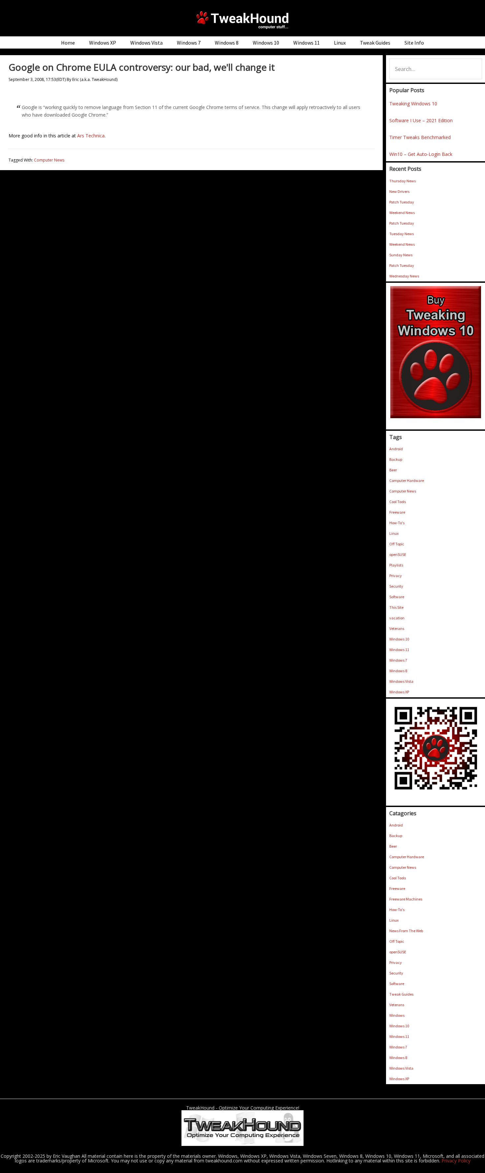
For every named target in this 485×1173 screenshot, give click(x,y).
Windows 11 (399, 649)
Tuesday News (401, 233)
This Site (396, 607)
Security (396, 586)
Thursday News (402, 180)
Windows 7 (398, 660)
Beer (393, 469)
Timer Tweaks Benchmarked (420, 137)
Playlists (396, 565)
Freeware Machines (405, 899)
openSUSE (397, 554)
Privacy (395, 575)
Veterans (396, 628)
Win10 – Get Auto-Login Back (420, 154)
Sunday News (400, 254)
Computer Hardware (406, 480)
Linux (394, 533)
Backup (395, 459)
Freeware (397, 512)
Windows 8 (398, 670)
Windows (396, 1015)
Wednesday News (404, 276)
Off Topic (396, 543)
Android (396, 448)
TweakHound (242, 20)
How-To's (396, 522)
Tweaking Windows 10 (413, 103)
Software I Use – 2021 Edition (421, 120)
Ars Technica (91, 135)
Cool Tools (397, 501)
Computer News (49, 160)
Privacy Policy (455, 1160)
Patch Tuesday (401, 202)
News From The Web (406, 930)
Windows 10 (399, 639)
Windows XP (399, 691)
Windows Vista (401, 681)
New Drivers (399, 191)
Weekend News (402, 212)
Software (396, 596)
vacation (396, 617)
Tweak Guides (401, 994)
